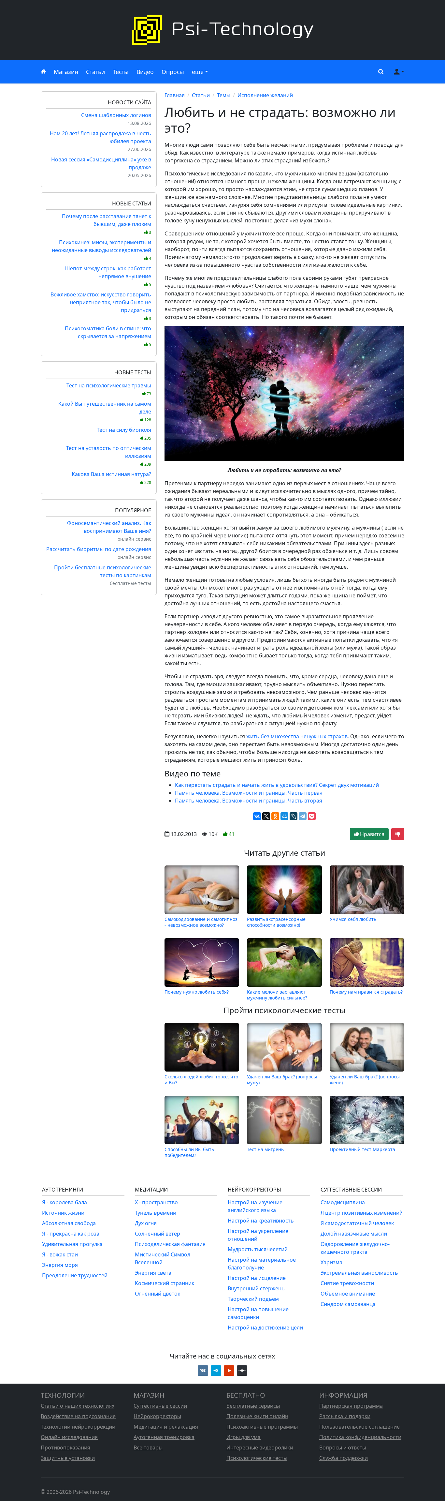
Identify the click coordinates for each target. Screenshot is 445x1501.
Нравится (371, 834)
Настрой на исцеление (257, 1278)
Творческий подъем (253, 1298)
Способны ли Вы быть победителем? (189, 1152)
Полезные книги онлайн (257, 1416)
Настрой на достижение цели (265, 1327)
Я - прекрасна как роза (70, 1233)
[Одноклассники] (275, 816)
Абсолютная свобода (69, 1223)
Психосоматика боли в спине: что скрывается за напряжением (108, 336)
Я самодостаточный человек (357, 1223)
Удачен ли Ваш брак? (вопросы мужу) (282, 1079)
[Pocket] (312, 816)
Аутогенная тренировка (164, 1437)
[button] (379, 72)
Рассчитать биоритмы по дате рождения (98, 549)
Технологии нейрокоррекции (78, 1426)
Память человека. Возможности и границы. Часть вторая (248, 800)
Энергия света (153, 1272)
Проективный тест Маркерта (362, 1149)
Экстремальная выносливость (359, 1272)
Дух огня (146, 1223)
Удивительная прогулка (72, 1244)
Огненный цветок (157, 1293)
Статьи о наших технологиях (77, 1405)
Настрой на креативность (261, 1220)
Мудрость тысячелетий (258, 1249)
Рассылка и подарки (344, 1416)
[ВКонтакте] (257, 816)
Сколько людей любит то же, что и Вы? (201, 1079)
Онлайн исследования (69, 1437)
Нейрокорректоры (157, 1416)
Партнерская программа (351, 1405)
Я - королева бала (64, 1202)
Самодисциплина (343, 1202)
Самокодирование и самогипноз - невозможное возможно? (201, 922)
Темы (223, 95)
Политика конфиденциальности (360, 1437)
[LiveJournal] (293, 816)
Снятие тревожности (347, 1283)
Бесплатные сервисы (253, 1405)
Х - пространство (156, 1202)
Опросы (173, 72)
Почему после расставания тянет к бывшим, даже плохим (106, 224)
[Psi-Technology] (222, 30)
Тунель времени (155, 1212)
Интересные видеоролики (259, 1447)
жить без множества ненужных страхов (297, 736)
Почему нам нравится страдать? (366, 992)
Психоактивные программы (262, 1426)
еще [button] (198, 72)
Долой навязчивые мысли (354, 1233)
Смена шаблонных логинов (116, 115)
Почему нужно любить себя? (197, 992)
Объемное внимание (348, 1293)
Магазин (66, 72)
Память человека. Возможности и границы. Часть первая (249, 792)
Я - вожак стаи (60, 1254)
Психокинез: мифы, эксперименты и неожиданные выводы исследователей (101, 250)
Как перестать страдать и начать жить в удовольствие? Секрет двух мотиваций (277, 784)
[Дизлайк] (397, 834)
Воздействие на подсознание (78, 1416)
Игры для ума (243, 1437)
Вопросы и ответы (342, 1447)
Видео (145, 72)
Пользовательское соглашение (359, 1426)
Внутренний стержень (256, 1288)
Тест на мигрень (265, 1149)
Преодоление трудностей (75, 1275)
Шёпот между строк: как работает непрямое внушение (108, 276)
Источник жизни (63, 1212)
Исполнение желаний (265, 95)
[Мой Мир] (284, 816)
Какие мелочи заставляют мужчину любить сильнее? (277, 994)
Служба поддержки (343, 1458)
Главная (175, 95)
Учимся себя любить (353, 919)
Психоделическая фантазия (170, 1244)
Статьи (95, 72)
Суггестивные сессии (160, 1405)
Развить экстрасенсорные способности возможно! (276, 922)
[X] (266, 816)
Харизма (331, 1262)
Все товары (148, 1447)
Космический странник (164, 1283)
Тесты (121, 72)
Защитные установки (68, 1458)
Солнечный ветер (157, 1233)
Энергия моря (60, 1264)
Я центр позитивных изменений (362, 1212)
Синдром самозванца (348, 1304)
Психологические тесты (256, 1458)
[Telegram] (303, 816)
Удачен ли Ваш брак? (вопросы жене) (365, 1079)
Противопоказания (65, 1447)
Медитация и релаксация (166, 1426)
